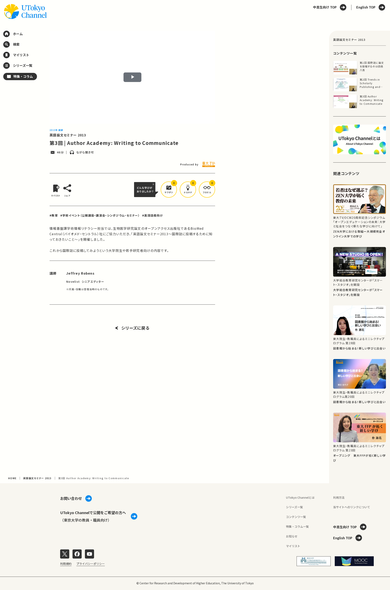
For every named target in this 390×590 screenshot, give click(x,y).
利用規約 (66, 564)
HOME (12, 478)
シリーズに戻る (135, 328)
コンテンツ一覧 (296, 517)
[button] (169, 189)
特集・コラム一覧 (297, 526)
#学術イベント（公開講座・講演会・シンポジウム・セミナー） (100, 215)
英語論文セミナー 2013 (68, 135)
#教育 (54, 215)
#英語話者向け (152, 215)
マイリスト (293, 546)
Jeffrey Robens (80, 273)
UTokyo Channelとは (300, 497)
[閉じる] (154, 184)
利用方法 (338, 497)
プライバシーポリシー (90, 564)
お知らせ (291, 536)
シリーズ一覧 (294, 507)
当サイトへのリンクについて (351, 507)
